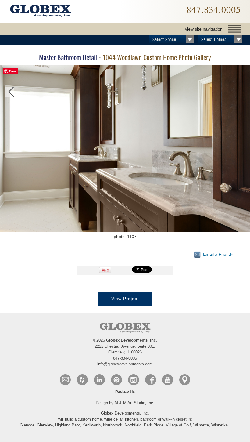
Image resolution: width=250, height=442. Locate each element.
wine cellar (113, 419)
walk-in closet (175, 419)
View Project (125, 298)
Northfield (133, 425)
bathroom (149, 419)
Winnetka (219, 425)
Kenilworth (91, 425)
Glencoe (27, 425)
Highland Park (67, 425)
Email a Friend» (217, 254)
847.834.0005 (214, 9)
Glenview (45, 425)
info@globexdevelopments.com (125, 364)
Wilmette (201, 425)
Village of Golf (178, 425)
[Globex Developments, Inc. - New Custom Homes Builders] (40, 11)
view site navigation (204, 29)
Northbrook (112, 425)
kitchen (131, 419)
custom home (90, 419)
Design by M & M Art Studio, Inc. (125, 402)
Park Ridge (153, 425)
